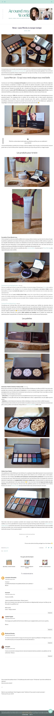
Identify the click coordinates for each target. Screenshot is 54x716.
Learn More (25, 714)
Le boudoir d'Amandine (10, 577)
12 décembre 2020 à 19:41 (10, 594)
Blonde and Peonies (10, 633)
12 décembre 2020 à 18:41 (10, 579)
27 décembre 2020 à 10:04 (10, 648)
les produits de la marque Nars (18, 70)
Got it (31, 714)
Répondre (50, 588)
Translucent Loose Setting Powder (9, 285)
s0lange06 (7, 646)
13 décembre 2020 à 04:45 (10, 618)
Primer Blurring (46, 248)
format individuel (31, 404)
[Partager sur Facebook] (46, 548)
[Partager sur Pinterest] (51, 548)
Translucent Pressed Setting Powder (8, 303)
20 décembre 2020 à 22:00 (10, 635)
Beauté (6, 551)
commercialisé (30, 248)
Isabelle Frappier (9, 616)
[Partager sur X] (49, 548)
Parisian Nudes (14, 485)
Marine (44, 287)
